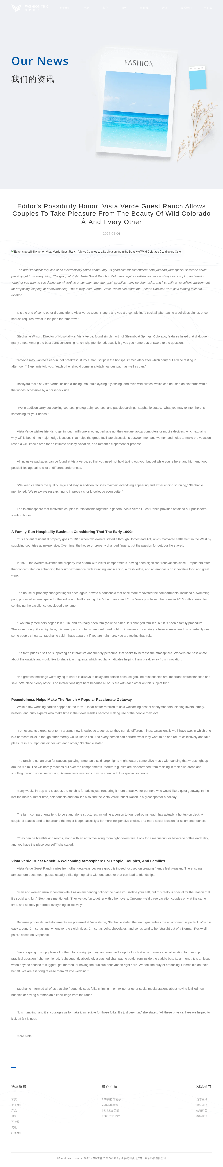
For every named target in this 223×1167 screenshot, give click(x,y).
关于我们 (16, 1104)
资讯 (14, 1127)
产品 (86, 7)
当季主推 (201, 1099)
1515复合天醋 (110, 1110)
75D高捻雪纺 (110, 1104)
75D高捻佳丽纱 (111, 1099)
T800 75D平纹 (111, 1116)
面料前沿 (201, 1116)
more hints (24, 1036)
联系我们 (186, 7)
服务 (124, 7)
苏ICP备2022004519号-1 (108, 1158)
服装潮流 (201, 1104)
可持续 (15, 1121)
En (210, 7)
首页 (14, 1099)
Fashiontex (29, 8)
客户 (105, 7)
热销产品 (201, 1110)
